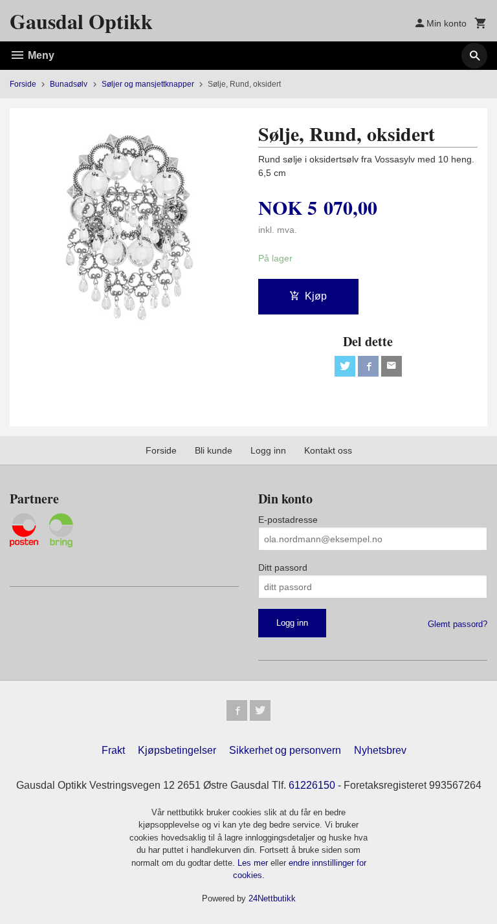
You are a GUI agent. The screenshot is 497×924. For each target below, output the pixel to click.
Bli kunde (213, 450)
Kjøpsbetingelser (177, 750)
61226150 (312, 785)
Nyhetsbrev (380, 750)
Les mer (254, 863)
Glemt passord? (457, 624)
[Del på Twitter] (345, 366)
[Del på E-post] (391, 366)
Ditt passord (282, 567)
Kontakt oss (328, 450)
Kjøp (316, 296)
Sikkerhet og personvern (285, 750)
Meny (39, 55)
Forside (23, 84)
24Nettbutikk (272, 898)
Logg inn (268, 450)
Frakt (113, 750)
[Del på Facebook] (368, 366)
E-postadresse (288, 519)
